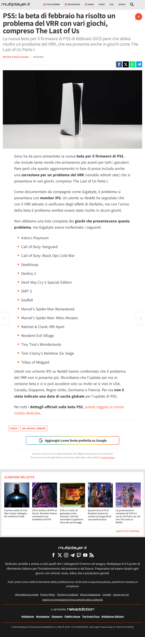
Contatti (106, 594)
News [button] (91, 4)
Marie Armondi (21, 56)
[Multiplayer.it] (15, 4)
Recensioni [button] (74, 4)
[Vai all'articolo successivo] (4, 318)
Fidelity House (72, 616)
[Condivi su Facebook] (119, 64)
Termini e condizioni (67, 594)
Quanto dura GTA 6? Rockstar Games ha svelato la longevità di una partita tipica (99, 515)
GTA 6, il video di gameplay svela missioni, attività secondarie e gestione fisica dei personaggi (71, 516)
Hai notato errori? (34, 428)
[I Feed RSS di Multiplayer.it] (91, 555)
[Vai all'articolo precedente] (140, 318)
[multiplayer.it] (72, 548)
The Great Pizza (91, 616)
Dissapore (57, 616)
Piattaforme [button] (53, 4)
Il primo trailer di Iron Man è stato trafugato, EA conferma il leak (16, 513)
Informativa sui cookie (26, 594)
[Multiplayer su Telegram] (72, 555)
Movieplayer (43, 616)
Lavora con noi (121, 594)
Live (111, 4)
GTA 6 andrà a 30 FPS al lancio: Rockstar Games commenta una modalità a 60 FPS (44, 515)
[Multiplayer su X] (60, 555)
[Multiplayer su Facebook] (53, 555)
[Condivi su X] (126, 64)
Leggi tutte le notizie (127, 531)
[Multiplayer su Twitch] (79, 555)
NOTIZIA (7, 56)
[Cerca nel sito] (132, 4)
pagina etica (108, 457)
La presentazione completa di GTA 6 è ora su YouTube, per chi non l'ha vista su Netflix (128, 516)
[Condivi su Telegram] (139, 64)
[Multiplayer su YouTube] (85, 555)
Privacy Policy (47, 594)
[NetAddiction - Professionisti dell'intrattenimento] (80, 609)
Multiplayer (27, 616)
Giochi (121, 4)
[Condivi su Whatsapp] (132, 64)
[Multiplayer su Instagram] (66, 555)
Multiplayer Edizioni (113, 616)
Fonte (14, 428)
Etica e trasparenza (90, 594)
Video (102, 4)
